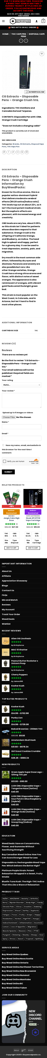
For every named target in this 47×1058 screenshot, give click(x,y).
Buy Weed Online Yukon (14, 987)
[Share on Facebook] (9, 152)
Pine (30, 931)
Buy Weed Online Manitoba (16, 979)
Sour (41, 935)
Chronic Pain (8, 907)
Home (5, 34)
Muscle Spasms (9, 931)
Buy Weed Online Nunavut (15, 975)
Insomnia (38, 923)
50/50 (5, 899)
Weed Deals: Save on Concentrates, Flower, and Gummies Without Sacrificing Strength (21, 846)
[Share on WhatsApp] (4, 152)
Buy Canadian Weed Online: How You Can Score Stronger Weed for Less (21, 856)
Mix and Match (10, 600)
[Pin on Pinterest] (22, 152)
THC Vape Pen (18, 34)
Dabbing (37, 907)
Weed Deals (8, 619)
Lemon (6, 927)
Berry (5, 903)
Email (5, 433)
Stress (13, 939)
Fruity (22, 915)
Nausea (22, 931)
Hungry (36, 919)
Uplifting (39, 939)
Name (5, 422)
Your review (8, 391)
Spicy (5, 939)
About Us (7, 571)
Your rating (7, 380)
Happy (37, 915)
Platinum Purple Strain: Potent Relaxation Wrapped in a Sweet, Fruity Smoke (22, 873)
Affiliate (6, 576)
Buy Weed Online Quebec (15, 954)
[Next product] (21, 41)
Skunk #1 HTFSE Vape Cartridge (33, 519)
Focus (14, 915)
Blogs (5, 585)
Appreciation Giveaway (14, 580)
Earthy (26, 911)
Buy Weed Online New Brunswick (19, 971)
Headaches (8, 919)
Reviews (6, 604)
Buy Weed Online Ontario (15, 962)
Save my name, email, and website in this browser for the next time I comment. (21, 449)
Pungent (6, 935)
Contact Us (8, 590)
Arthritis (34, 899)
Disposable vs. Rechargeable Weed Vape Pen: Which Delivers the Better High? (23, 864)
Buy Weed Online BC (12, 983)
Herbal (18, 919)
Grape (29, 915)
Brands (16, 144)
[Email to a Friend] (18, 152)
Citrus (19, 907)
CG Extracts (25, 144)
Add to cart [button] (11, 548)
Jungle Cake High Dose (11, 519)
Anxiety (24, 899)
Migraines (32, 927)
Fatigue (6, 915)
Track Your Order (11, 614)
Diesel (18, 911)
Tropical (29, 939)
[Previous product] (26, 41)
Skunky (25, 935)
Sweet (20, 939)
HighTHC (27, 919)
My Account (8, 609)
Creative (28, 907)
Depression (8, 911)
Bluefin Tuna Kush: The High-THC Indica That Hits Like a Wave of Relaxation (23, 883)
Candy (40, 903)
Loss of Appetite (18, 927)
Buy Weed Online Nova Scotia (17, 958)
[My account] (36, 21)
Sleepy (34, 935)
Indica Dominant (10, 923)
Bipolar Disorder (17, 903)
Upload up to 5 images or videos (18, 412)
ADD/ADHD (14, 899)
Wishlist (6, 623)
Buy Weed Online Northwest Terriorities (23, 967)
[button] (3, 21)
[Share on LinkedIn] (27, 152)
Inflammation (26, 923)
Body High (30, 903)
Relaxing (16, 935)
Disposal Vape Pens (33, 35)
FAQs (4, 595)
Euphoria (35, 911)
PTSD (36, 931)
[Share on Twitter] (13, 152)
